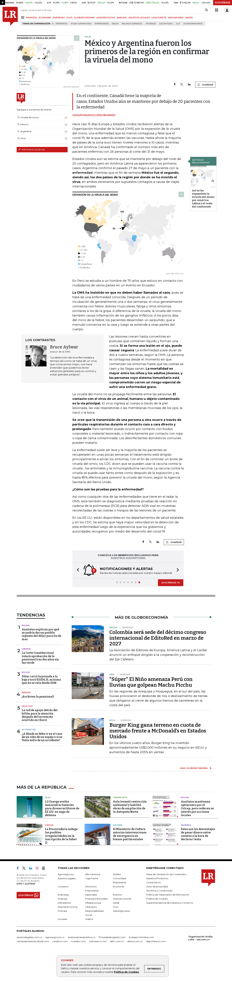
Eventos (117, 894)
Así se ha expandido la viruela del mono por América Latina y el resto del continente (203, 198)
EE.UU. (48, 797)
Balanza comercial (132, 24)
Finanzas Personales (96, 898)
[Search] (206, 10)
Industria (27, 706)
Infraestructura (93, 902)
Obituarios (91, 906)
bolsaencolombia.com (141, 937)
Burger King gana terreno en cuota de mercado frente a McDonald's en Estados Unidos (157, 731)
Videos (89, 919)
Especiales (91, 894)
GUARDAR (207, 84)
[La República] (10, 16)
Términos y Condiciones (159, 890)
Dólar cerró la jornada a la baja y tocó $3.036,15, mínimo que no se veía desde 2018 (41, 679)
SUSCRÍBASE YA (170, 582)
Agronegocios (66, 874)
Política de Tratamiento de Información (167, 894)
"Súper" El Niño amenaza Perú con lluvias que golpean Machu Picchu (151, 682)
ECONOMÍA (45, 17)
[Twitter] (181, 84)
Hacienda (186, 825)
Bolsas (26, 625)
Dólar (115, 24)
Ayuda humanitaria (81, 24)
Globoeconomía (122, 898)
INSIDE (189, 17)
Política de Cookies (126, 972)
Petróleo (151, 24)
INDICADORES (176, 17)
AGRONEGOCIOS (105, 17)
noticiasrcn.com (98, 941)
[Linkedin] (189, 84)
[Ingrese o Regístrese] (226, 10)
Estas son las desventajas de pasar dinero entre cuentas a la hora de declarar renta (198, 834)
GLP (178, 24)
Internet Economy (68, 906)
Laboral (26, 649)
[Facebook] (174, 84)
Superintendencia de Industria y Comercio (169, 902)
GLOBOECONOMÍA (84, 17)
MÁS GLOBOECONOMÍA (194, 768)
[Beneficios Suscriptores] (216, 10)
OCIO (69, 17)
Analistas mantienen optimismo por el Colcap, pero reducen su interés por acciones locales (197, 808)
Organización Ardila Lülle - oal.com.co (200, 938)
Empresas (63, 894)
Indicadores (64, 902)
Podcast (62, 911)
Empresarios (102, 24)
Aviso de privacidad (157, 886)
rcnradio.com (78, 941)
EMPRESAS (59, 17)
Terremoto (61, 24)
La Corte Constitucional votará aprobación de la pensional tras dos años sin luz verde (40, 657)
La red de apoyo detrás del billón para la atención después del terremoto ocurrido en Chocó (40, 715)
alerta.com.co (135, 941)
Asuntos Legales (67, 878)
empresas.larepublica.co (81, 937)
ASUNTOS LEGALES (139, 17)
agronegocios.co (55, 937)
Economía (118, 886)
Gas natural (166, 24)
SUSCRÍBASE (222, 2)
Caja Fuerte (91, 878)
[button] (77, 570)
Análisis (26, 692)
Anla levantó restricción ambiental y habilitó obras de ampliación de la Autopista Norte (130, 806)
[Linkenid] (32, 868)
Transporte (120, 797)
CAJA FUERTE (158, 17)
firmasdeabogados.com (112, 937)
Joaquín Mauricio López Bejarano (93, 115)
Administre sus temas (33, 149)
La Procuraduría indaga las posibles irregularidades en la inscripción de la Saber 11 (61, 835)
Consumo (63, 886)
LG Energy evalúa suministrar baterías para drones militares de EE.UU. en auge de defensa (62, 808)
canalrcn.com (59, 941)
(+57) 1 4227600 (26, 883)
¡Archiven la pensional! (38, 696)
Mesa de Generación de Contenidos (166, 874)
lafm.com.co (117, 941)
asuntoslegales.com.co (29, 937)
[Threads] (45, 868)
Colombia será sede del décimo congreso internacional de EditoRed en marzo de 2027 (157, 638)
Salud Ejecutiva (121, 911)
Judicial (49, 825)
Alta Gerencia (92, 874)
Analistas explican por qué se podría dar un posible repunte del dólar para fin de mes (41, 634)
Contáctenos (153, 882)
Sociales (62, 919)
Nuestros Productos (157, 878)
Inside (116, 902)
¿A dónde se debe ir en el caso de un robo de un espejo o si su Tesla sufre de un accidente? (42, 737)
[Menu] (23, 17)
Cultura (117, 825)
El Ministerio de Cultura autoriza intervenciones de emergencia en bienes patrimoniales (129, 834)
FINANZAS (31, 17)
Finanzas (62, 898)
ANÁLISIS (122, 17)
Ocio (115, 906)
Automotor (29, 729)
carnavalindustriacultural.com (33, 941)
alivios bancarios (192, 24)
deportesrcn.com (156, 941)
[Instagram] (38, 868)
